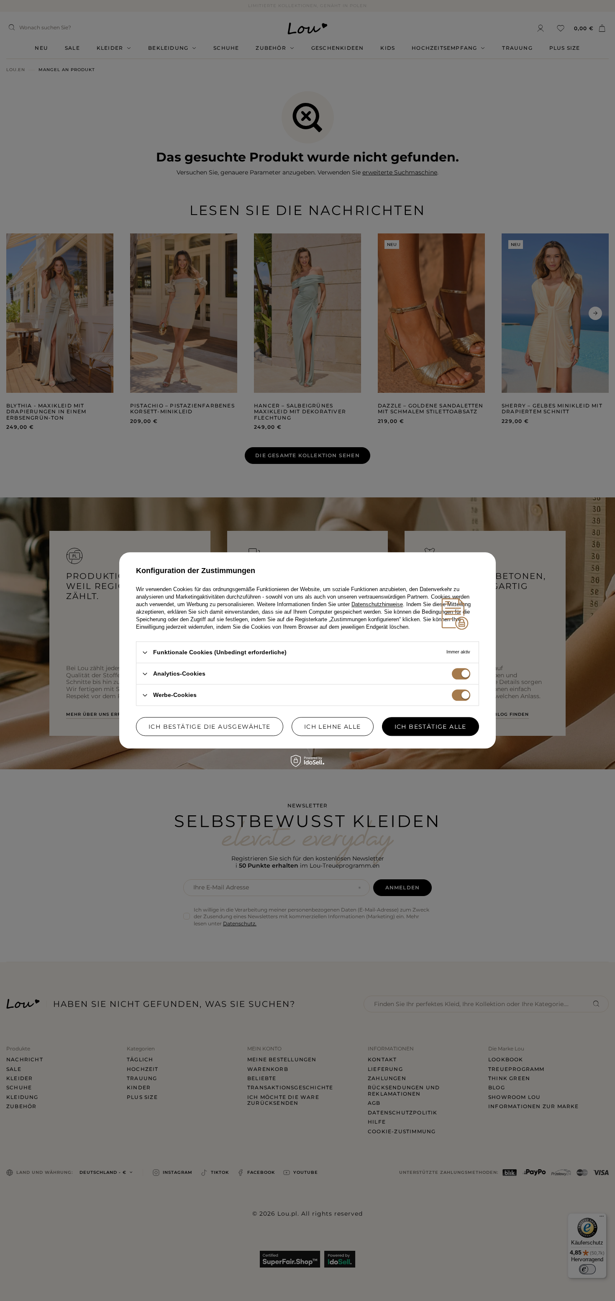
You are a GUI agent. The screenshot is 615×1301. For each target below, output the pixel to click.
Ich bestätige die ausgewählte (210, 726)
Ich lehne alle (332, 726)
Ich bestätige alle (430, 726)
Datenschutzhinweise (377, 604)
